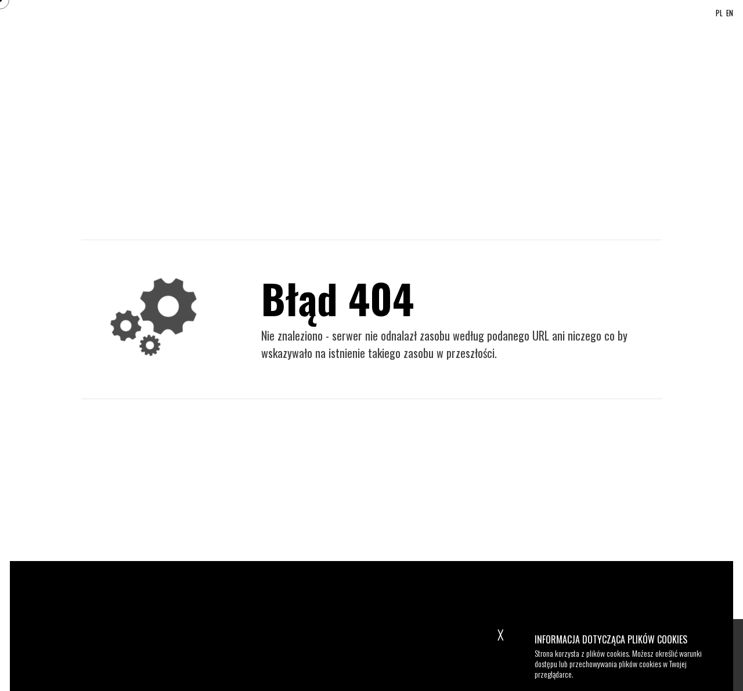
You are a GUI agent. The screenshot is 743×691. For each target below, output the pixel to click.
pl (719, 13)
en (729, 13)
